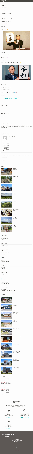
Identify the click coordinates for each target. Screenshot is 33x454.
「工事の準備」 (5, 23)
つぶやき (8, 145)
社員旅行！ (4, 146)
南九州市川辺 (7, 392)
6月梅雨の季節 (5, 148)
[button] (24, 417)
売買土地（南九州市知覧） (5, 387)
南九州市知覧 (7, 382)
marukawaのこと (4, 157)
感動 (3, 150)
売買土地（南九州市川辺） (5, 393)
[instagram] (16, 447)
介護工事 (4, 143)
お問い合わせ (19, 449)
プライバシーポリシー (14, 449)
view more (8, 417)
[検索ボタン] (30, 1)
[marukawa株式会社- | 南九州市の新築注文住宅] (3, 1)
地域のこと (8, 147)
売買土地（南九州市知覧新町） (6, 383)
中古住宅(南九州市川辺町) (5, 380)
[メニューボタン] (32, 1)
